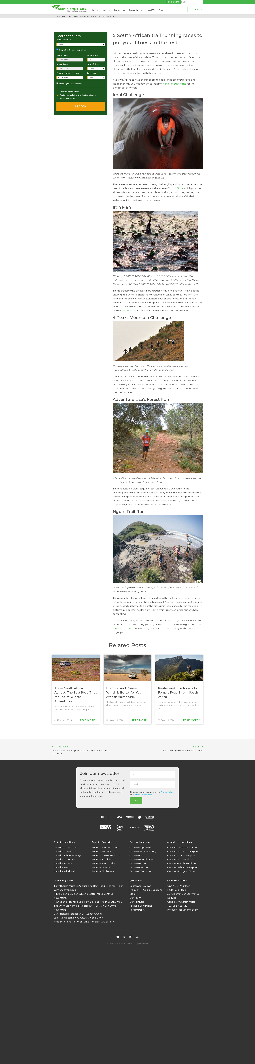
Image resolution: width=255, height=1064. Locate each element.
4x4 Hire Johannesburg (67, 855)
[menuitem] (192, 2)
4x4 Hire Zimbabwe (103, 871)
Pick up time (92, 55)
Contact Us (195, 9)
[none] (192, 2)
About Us (150, 10)
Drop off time (93, 64)
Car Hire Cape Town (140, 847)
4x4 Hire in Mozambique (106, 855)
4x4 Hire (106, 10)
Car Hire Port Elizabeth (142, 859)
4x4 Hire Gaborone (64, 859)
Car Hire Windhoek (140, 871)
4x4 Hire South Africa (103, 863)
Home (56, 16)
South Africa (176, 188)
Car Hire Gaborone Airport (182, 867)
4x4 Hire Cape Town (65, 847)
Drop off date (62, 64)
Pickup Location (63, 40)
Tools (161, 10)
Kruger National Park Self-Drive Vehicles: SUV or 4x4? (84, 921)
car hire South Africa (174, 83)
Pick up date (61, 55)
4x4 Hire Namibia (101, 859)
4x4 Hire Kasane (63, 863)
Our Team (135, 898)
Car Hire (94, 10)
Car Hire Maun (137, 863)
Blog (63, 16)
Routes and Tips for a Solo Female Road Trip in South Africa (88, 902)
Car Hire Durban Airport (180, 859)
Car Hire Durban (138, 855)
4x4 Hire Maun (62, 867)
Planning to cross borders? (70, 84)
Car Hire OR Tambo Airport (182, 851)
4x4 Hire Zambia (101, 867)
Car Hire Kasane (138, 867)
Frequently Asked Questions (145, 890)
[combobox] (81, 44)
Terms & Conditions (143, 795)
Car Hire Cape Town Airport (183, 847)
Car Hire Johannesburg (142, 851)
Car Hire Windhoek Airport (182, 863)
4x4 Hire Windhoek (65, 871)
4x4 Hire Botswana (102, 851)
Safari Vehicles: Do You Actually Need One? (78, 918)
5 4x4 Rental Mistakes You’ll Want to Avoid (78, 914)
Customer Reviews (140, 886)
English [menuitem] (183, 2)
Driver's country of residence (68, 73)
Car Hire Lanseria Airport (181, 855)
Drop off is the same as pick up (72, 50)
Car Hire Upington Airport (182, 871)
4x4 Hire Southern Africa (105, 847)
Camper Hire (119, 10)
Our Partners (136, 902)
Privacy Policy (166, 792)
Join (136, 800)
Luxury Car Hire (135, 10)
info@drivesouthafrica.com (183, 910)
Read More (87, 720)
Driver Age (91, 73)
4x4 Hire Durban (63, 851)
